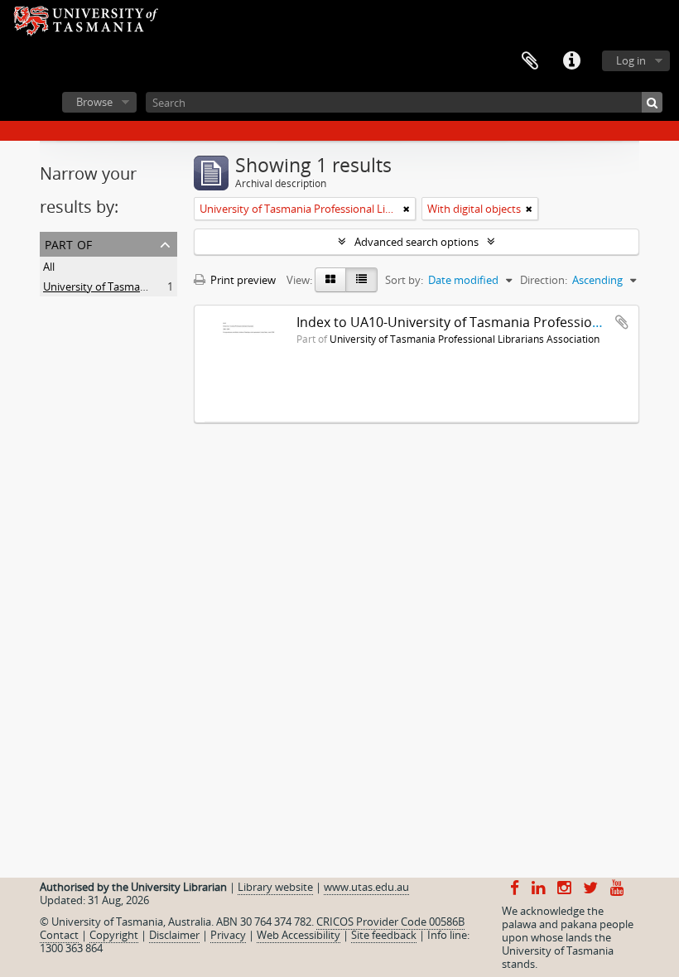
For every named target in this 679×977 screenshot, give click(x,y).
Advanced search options (416, 241)
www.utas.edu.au (366, 886)
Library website (275, 886)
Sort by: (404, 279)
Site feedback (384, 934)
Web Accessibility (298, 934)
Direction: (543, 279)
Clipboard (530, 61)
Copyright (113, 934)
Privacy (228, 934)
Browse (94, 101)
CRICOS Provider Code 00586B (390, 921)
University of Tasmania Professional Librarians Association (465, 338)
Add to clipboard (622, 322)
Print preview (242, 279)
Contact (59, 934)
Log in (631, 60)
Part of (68, 243)
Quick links (571, 61)
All (49, 266)
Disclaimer (174, 934)
